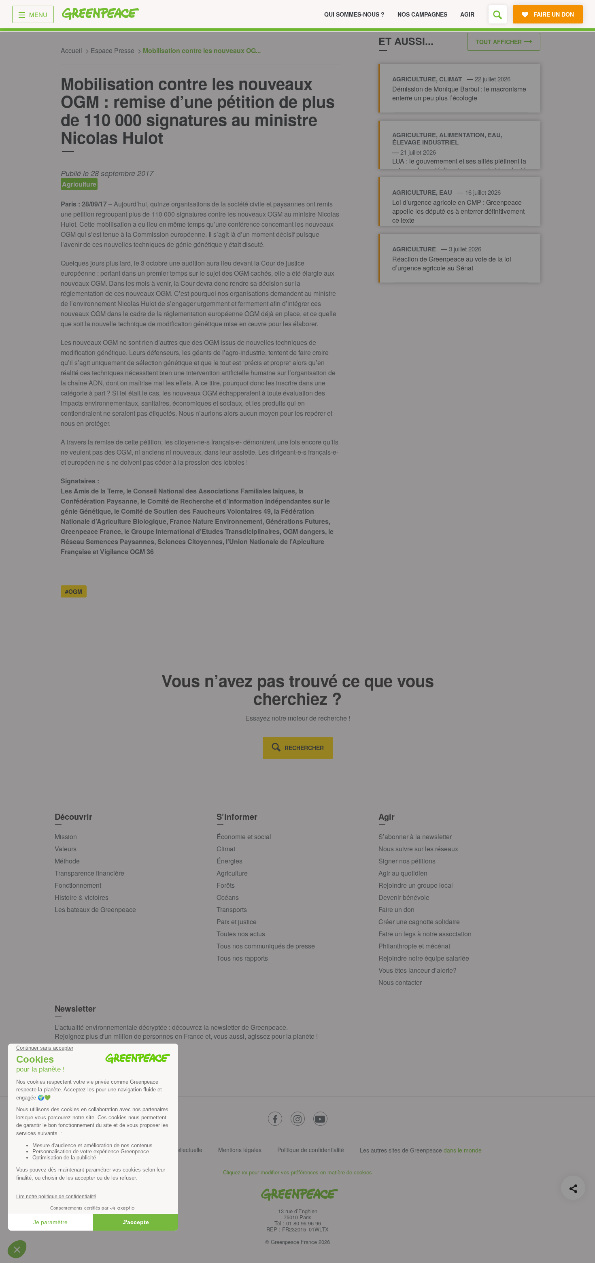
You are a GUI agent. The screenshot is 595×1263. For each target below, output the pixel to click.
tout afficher (499, 42)
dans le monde (463, 1150)
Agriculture (232, 873)
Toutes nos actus (241, 933)
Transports (232, 909)
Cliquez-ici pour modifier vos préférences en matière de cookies (297, 1172)
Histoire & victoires (81, 897)
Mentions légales (239, 1150)
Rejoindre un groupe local (415, 885)
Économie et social (244, 836)
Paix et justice (237, 921)
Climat (226, 848)
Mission (66, 836)
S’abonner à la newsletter (415, 836)
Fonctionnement (78, 885)
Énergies (229, 860)
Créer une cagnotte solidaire (419, 921)
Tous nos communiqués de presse (266, 945)
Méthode (67, 860)
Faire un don (396, 909)
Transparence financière (89, 873)
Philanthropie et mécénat (414, 945)
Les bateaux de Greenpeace (95, 909)
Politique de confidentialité (310, 1150)
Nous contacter (400, 982)
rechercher (304, 748)
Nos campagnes (422, 14)
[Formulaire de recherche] (498, 14)
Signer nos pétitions (407, 860)
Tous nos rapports (242, 958)
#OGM (73, 591)
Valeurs (65, 848)
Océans (228, 897)
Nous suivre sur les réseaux (418, 848)
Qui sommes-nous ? (354, 14)
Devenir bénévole (403, 897)
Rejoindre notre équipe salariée (423, 958)
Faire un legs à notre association (425, 933)
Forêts (226, 885)
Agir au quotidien (402, 873)
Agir (467, 14)
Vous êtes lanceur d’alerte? (417, 970)
